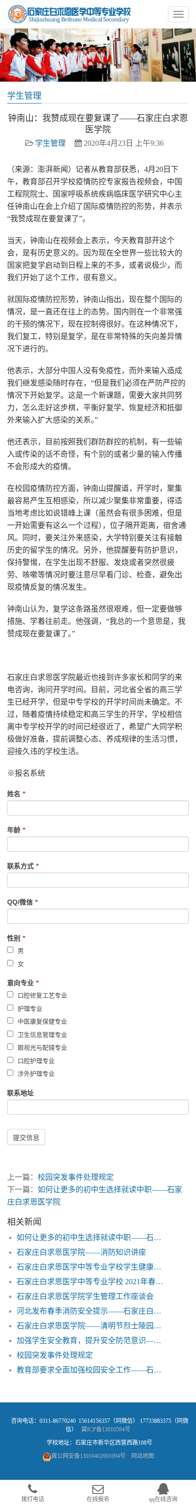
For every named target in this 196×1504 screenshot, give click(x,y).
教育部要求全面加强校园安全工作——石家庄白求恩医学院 (92, 1370)
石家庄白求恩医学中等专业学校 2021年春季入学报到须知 (92, 1282)
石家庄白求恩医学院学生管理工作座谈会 (85, 1296)
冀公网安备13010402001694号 (88, 1456)
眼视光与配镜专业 (41, 1047)
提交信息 (26, 1137)
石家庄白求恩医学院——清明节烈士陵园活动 (92, 1326)
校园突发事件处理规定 (76, 1177)
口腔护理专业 (35, 1060)
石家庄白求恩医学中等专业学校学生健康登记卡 (92, 1267)
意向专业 (23, 983)
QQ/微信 (22, 902)
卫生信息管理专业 (41, 1034)
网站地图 (142, 1456)
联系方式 (23, 866)
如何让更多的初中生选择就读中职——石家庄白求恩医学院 (92, 1237)
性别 (16, 938)
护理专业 (29, 1008)
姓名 (16, 794)
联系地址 (20, 1093)
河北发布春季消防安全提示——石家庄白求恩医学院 (92, 1311)
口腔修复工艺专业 (41, 995)
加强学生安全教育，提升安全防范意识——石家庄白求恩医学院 (92, 1340)
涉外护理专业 (35, 1073)
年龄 (16, 830)
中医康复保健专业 (41, 1021)
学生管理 (50, 143)
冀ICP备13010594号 (105, 1429)
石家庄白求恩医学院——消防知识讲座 (81, 1252)
